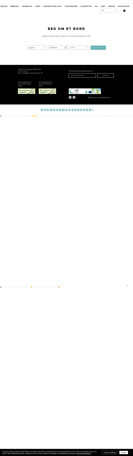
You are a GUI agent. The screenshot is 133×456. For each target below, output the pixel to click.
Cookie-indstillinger (110, 452)
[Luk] (130, 452)
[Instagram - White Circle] (74, 97)
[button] (124, 10)
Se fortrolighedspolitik (84, 453)
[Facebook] (70, 97)
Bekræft (123, 452)
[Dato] (65, 47)
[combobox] (37, 48)
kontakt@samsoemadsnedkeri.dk (32, 73)
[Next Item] (127, 285)
